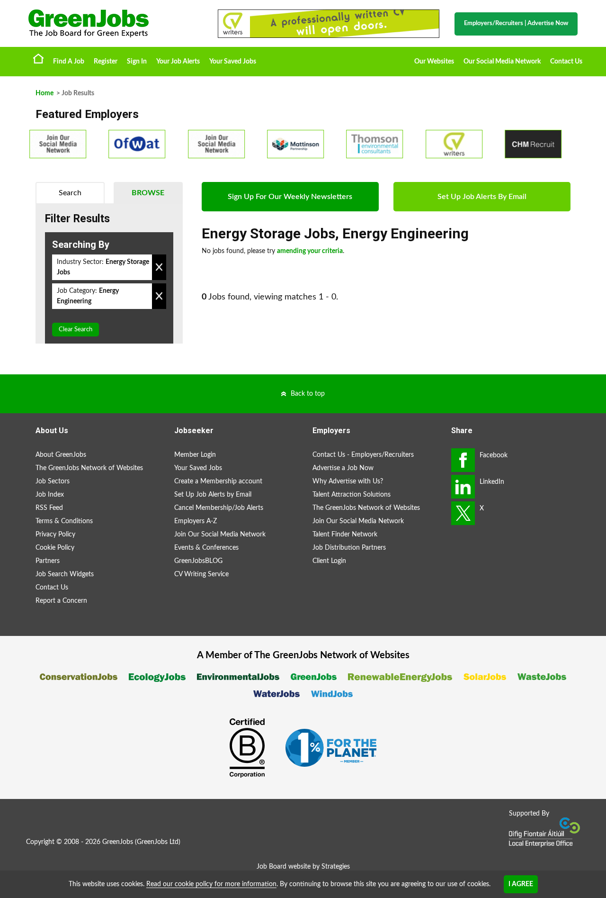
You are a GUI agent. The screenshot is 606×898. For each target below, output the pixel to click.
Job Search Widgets (65, 574)
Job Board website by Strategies (303, 866)
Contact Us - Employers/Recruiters (363, 455)
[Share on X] (463, 513)
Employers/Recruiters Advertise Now (516, 23)
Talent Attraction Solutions (351, 494)
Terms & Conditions (64, 521)
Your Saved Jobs (232, 61)
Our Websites (434, 61)
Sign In (137, 61)
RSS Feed (49, 508)
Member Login (195, 455)
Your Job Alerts (178, 61)
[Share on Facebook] (463, 460)
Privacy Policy (55, 534)
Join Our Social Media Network (220, 534)
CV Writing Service (201, 574)
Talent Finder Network (344, 534)
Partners (48, 561)
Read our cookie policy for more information (211, 884)
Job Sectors (53, 481)
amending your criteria (310, 251)
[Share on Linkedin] (463, 487)
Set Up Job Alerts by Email (212, 494)
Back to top (308, 393)
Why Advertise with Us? (347, 481)
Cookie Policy (55, 547)
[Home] (113, 23)
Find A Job (68, 61)
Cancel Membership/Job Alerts (218, 508)
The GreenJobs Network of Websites (89, 468)
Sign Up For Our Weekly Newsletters (290, 196)
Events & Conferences (206, 547)
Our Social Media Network (502, 61)
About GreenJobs (61, 455)
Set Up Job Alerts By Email (481, 196)
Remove (159, 267)
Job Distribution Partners (349, 547)
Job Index (50, 494)
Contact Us (566, 61)
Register (105, 61)
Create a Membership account (218, 481)
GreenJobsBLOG (198, 561)
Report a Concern (61, 601)
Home (38, 58)
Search (70, 193)
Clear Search (75, 330)
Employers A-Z (195, 521)
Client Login (329, 561)
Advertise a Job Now (343, 468)
